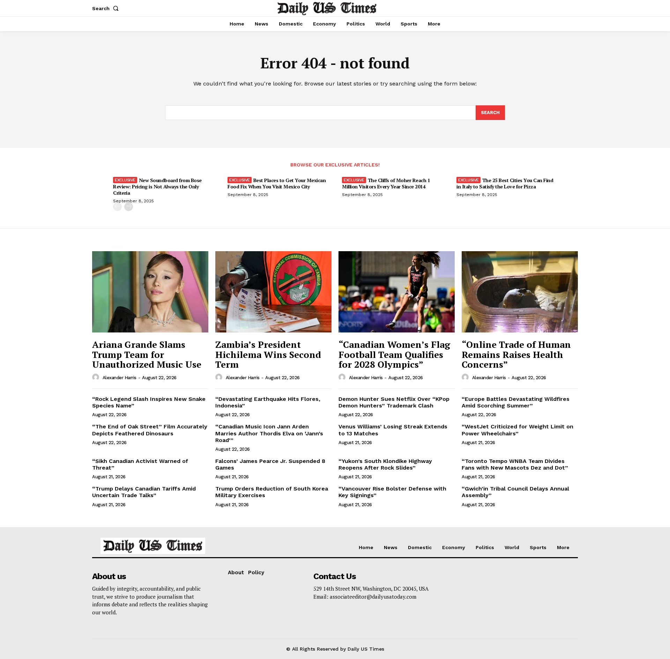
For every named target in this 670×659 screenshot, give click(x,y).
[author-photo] (96, 377)
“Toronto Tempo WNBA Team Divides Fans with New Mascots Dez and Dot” (515, 464)
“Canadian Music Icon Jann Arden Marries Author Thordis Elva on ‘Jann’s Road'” (269, 433)
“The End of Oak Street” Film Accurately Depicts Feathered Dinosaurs (149, 429)
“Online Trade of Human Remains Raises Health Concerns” (516, 354)
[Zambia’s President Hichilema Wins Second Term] (273, 291)
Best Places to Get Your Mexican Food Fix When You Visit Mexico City (277, 183)
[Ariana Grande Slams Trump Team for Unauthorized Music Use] (150, 291)
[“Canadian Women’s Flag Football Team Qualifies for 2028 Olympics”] (396, 291)
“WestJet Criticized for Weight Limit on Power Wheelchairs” (517, 429)
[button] (106, 8)
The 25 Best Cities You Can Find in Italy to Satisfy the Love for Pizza (504, 183)
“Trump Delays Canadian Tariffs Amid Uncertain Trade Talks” (144, 492)
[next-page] (128, 206)
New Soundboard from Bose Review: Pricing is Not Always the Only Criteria (157, 186)
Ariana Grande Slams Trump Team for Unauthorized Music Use (146, 354)
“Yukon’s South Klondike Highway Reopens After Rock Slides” (385, 464)
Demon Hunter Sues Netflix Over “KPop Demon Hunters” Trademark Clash (393, 402)
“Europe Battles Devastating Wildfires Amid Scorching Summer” (516, 402)
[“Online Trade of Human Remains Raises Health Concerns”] (520, 291)
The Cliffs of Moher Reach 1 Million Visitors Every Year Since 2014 (386, 183)
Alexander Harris (119, 377)
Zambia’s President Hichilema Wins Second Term (268, 354)
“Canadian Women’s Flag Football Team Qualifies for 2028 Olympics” (394, 354)
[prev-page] (117, 206)
